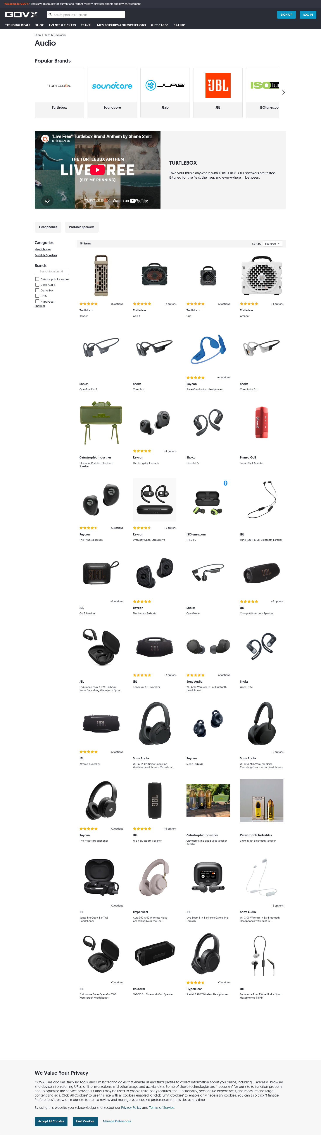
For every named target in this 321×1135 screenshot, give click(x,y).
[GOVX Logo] (21, 14)
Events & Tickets (62, 25)
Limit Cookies (85, 1121)
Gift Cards (159, 25)
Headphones (43, 249)
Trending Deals (17, 25)
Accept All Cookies (51, 1121)
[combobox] (86, 14)
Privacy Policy (131, 1107)
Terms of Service (161, 1107)
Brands (180, 25)
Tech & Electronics (55, 35)
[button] (59, 93)
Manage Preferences (117, 1121)
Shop (39, 25)
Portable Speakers (46, 255)
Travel (86, 25)
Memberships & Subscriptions (121, 25)
